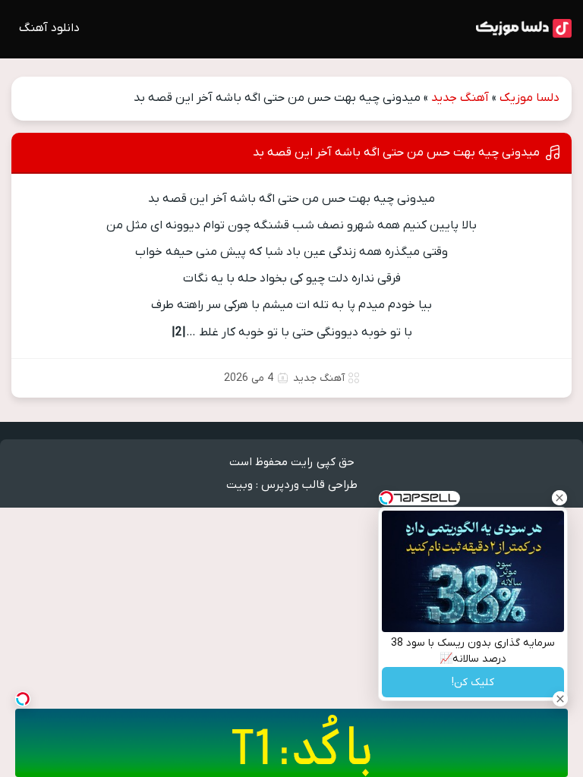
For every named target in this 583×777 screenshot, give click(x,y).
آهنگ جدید (460, 97)
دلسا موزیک (529, 97)
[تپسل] (22, 698)
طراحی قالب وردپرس (309, 484)
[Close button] (559, 497)
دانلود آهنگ (49, 28)
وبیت (239, 484)
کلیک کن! (473, 682)
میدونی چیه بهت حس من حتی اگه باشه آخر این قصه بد (396, 152)
